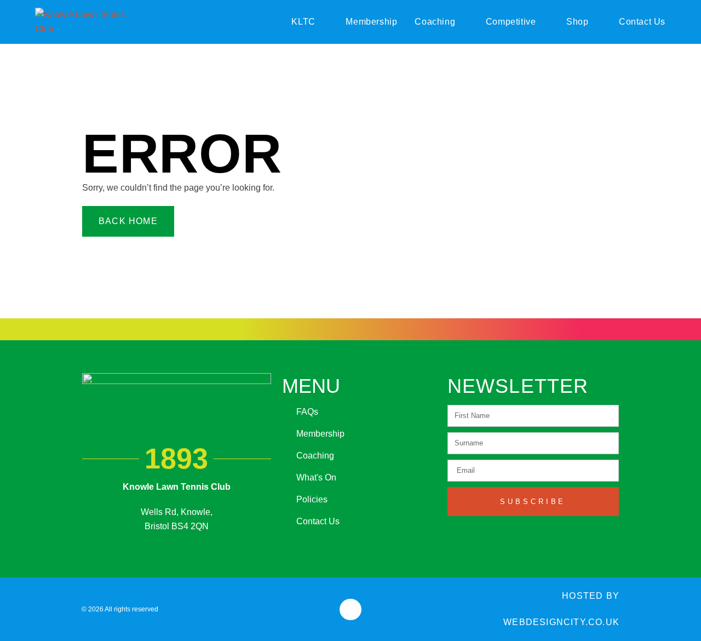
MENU (311, 386)
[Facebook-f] (350, 609)
